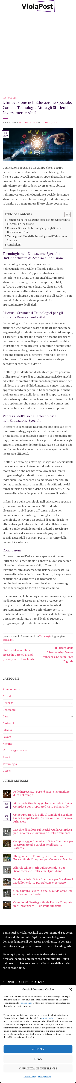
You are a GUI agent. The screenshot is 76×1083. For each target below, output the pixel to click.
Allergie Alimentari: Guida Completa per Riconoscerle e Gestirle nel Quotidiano (39, 869)
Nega (38, 1058)
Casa (5, 716)
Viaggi (7, 771)
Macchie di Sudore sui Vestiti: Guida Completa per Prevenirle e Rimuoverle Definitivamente (42, 831)
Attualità (8, 696)
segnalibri (8, 639)
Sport (6, 757)
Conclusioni (14, 244)
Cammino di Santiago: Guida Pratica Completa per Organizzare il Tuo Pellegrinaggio (42, 904)
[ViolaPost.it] (38, 6)
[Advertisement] (38, 52)
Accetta (38, 1049)
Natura (7, 744)
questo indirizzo (49, 1018)
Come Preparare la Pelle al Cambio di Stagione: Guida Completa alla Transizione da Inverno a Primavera (43, 818)
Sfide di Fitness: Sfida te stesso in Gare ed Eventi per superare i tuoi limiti (18, 654)
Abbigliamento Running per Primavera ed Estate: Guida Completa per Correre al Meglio (42, 857)
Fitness (7, 730)
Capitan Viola (49, 122)
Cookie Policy (30, 1076)
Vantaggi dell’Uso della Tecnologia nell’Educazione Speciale (37, 238)
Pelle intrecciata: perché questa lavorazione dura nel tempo (41, 793)
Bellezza (8, 703)
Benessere (9, 710)
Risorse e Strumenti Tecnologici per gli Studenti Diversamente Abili (35, 230)
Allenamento (11, 689)
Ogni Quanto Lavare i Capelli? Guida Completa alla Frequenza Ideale (42, 892)
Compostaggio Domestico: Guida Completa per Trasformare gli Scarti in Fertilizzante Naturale (43, 845)
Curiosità (8, 723)
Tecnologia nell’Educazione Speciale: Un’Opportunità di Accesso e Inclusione (38, 221)
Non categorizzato (15, 750)
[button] (70, 989)
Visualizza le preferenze (38, 1068)
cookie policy (25, 1003)
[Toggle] (72, 703)
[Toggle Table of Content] (66, 215)
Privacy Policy (44, 1076)
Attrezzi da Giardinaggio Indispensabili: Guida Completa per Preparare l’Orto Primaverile (42, 805)
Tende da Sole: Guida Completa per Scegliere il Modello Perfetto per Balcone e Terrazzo (43, 881)
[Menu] (5, 6)
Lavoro (7, 737)
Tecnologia (10, 97)
